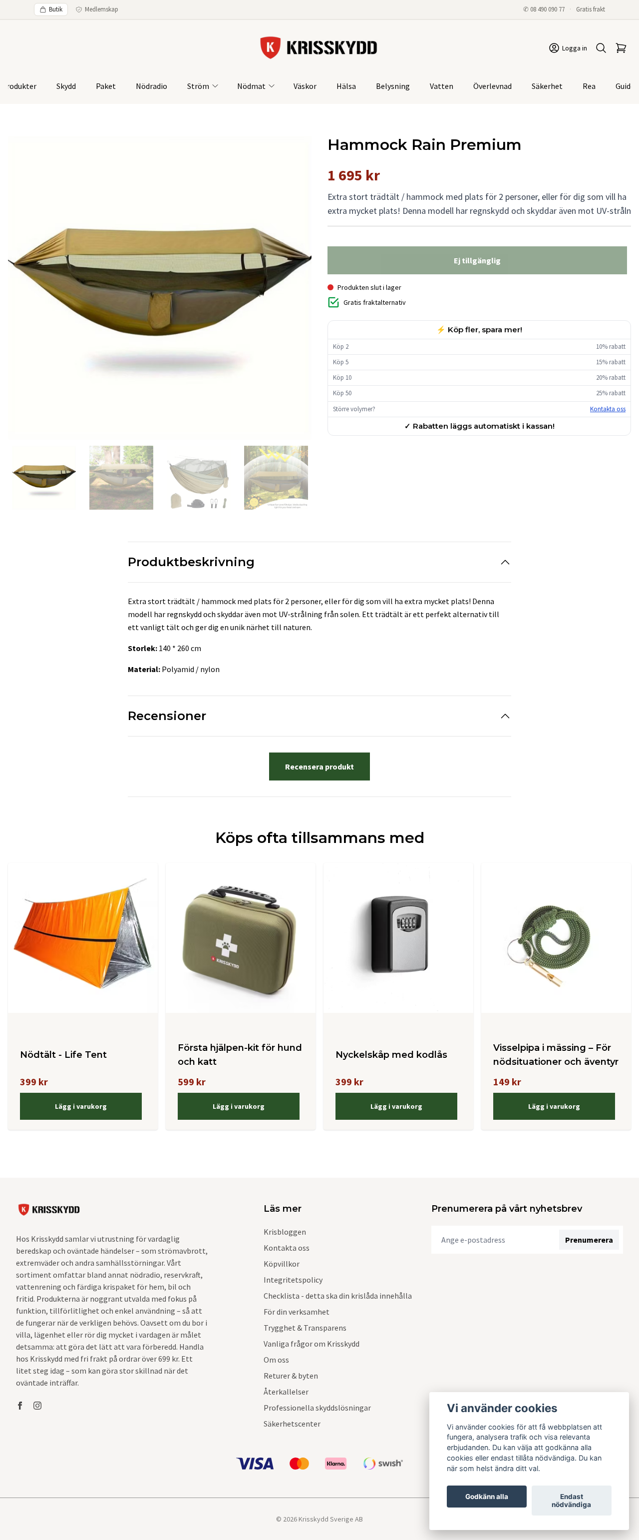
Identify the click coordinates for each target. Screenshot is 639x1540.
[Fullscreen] (160, 288)
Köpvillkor (282, 1264)
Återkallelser (286, 1392)
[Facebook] (20, 1406)
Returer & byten (291, 1376)
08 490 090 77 (547, 9)
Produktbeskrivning (191, 562)
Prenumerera (589, 1240)
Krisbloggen (285, 1232)
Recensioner (167, 716)
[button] (295, 292)
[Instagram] (37, 1406)
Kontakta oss (608, 409)
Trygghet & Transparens (305, 1328)
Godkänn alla (486, 1497)
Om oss (276, 1360)
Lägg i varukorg (81, 1106)
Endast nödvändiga (571, 1501)
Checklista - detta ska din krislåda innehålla (338, 1296)
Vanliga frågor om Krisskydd (311, 1344)
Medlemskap (101, 9)
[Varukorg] (621, 48)
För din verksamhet (296, 1312)
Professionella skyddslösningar (317, 1408)
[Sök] (601, 48)
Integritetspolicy (293, 1280)
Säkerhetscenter (292, 1424)
